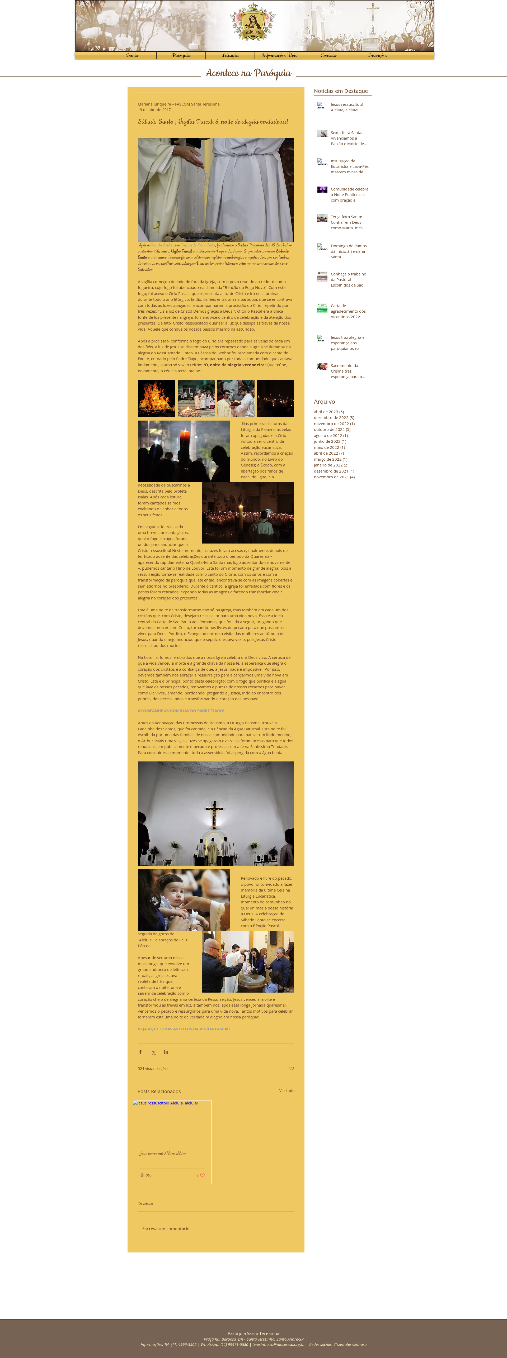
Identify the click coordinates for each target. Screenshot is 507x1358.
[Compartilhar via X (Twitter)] (153, 1052)
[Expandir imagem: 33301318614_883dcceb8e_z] (156, 398)
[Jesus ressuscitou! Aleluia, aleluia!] (172, 1122)
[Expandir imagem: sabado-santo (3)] (196, 398)
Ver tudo (286, 1090)
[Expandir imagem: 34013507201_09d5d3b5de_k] (275, 398)
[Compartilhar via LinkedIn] (166, 1052)
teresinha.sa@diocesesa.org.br (278, 1344)
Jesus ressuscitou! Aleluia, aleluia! (162, 1153)
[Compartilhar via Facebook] (140, 1052)
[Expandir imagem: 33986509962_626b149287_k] (236, 398)
